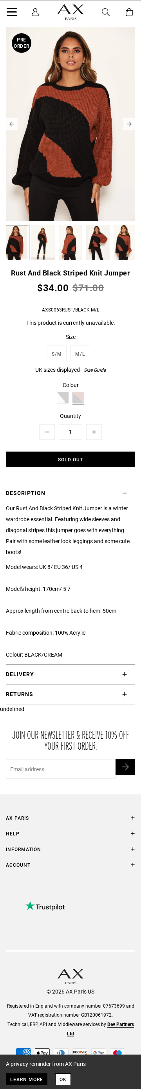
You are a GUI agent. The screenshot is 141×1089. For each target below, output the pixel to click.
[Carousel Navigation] (70, 124)
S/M (57, 354)
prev (12, 124)
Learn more (26, 1079)
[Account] (35, 12)
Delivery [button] (20, 674)
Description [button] (25, 493)
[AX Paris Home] (70, 12)
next (129, 124)
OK (63, 1079)
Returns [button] (19, 694)
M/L (80, 354)
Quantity (70, 415)
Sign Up (125, 767)
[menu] (12, 13)
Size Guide (95, 370)
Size (71, 336)
